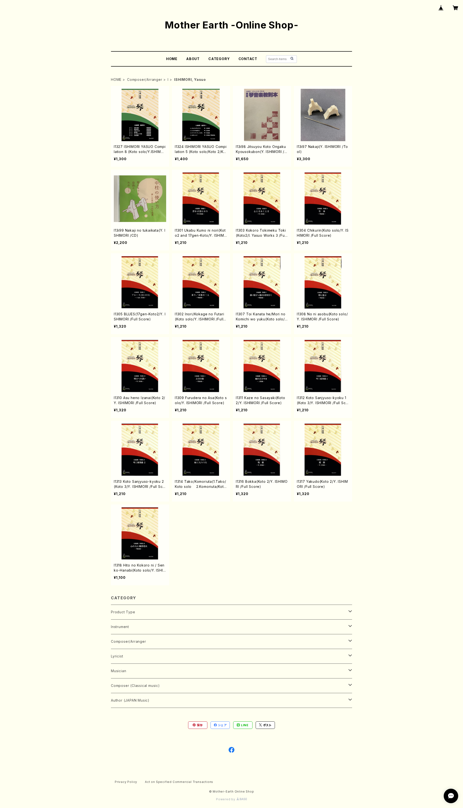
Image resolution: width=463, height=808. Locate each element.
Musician (118, 671)
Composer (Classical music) (135, 686)
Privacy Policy (126, 782)
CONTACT (248, 59)
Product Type (123, 612)
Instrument (120, 627)
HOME (171, 59)
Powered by (226, 799)
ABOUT (193, 59)
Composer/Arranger (144, 79)
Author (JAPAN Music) (130, 700)
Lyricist (117, 656)
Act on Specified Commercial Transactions (179, 782)
